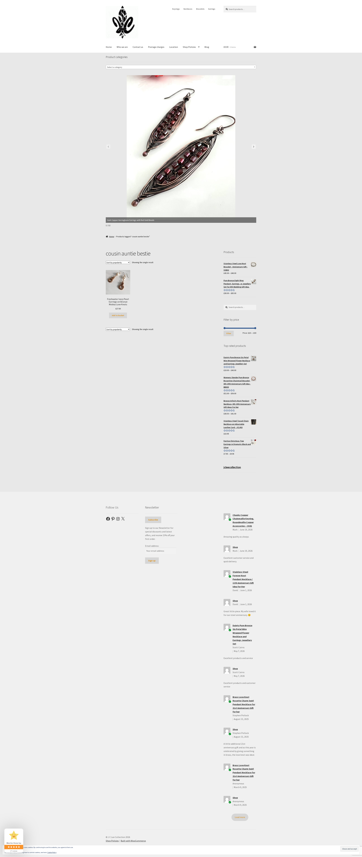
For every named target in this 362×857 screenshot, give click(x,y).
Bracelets (200, 9)
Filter (228, 333)
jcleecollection (232, 467)
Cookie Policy (52, 852)
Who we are (122, 47)
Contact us (138, 47)
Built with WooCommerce (133, 840)
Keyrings (176, 9)
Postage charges (156, 47)
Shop (235, 547)
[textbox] (181, 67)
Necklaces (188, 9)
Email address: (152, 545)
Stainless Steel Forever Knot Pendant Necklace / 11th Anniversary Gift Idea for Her (243, 579)
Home (109, 47)
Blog (206, 47)
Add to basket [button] (118, 315)
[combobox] (181, 67)
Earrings (211, 9)
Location (173, 47)
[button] (254, 146)
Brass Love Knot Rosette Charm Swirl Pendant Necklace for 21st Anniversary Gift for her (244, 704)
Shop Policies (189, 47)
